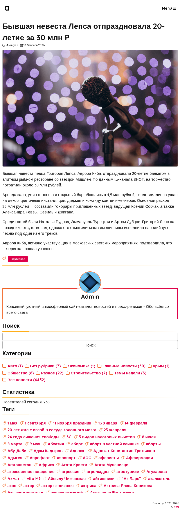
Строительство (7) (89, 372)
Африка (46, 464)
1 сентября (35, 423)
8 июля (149, 436)
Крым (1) (161, 365)
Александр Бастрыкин (112, 492)
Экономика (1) (81, 365)
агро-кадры (98, 471)
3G (69, 436)
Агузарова (156, 471)
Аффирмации (139, 457)
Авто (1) (15, 365)
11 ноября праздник (72, 423)
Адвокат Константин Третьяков (124, 450)
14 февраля (136, 423)
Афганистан (19, 464)
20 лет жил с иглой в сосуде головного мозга (51, 429)
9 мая (35, 443)
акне (11, 485)
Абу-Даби (16, 450)
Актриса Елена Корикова (128, 485)
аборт (77, 443)
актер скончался (57, 485)
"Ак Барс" (131, 478)
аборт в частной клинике (114, 443)
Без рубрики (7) (45, 365)
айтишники (104, 478)
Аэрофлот (40, 457)
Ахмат (13, 478)
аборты (153, 443)
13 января (107, 423)
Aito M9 (34, 478)
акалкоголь (159, 478)
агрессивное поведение (30, 471)
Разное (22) (52, 372)
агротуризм (128, 471)
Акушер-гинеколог (25, 492)
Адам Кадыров (48, 450)
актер (28, 485)
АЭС (87, 457)
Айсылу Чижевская (67, 478)
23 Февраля (115, 429)
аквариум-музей (67, 492)
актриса (88, 485)
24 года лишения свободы (33, 436)
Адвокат (78, 450)
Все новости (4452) (26, 379)
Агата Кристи (74, 464)
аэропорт (66, 457)
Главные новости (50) (124, 365)
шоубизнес (18, 259)
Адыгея (14, 457)
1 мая (12, 423)
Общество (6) (20, 372)
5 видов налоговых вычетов (107, 436)
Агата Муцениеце (111, 464)
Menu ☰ (169, 7)
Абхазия (56, 443)
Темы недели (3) (130, 372)
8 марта (14, 443)
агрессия (70, 471)
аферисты (109, 457)
